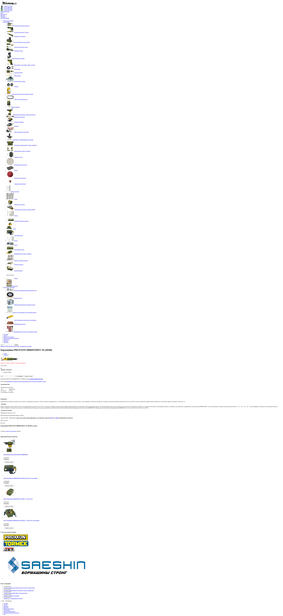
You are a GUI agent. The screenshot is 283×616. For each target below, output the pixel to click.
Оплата (5, 335)
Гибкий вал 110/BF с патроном (11, 595)
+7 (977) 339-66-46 (7, 7)
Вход (2, 13)
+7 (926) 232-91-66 (7, 10)
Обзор (5, 353)
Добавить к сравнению (6, 369)
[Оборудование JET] (9, 551)
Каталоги (6, 341)
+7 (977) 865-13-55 (7, 9)
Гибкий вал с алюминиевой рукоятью (13, 598)
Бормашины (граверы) (12, 381)
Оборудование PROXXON (24, 381)
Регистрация (4, 14)
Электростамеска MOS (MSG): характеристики (15, 593)
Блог (5, 614)
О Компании (7, 610)
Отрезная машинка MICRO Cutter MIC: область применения (19, 590)
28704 (56, 418)
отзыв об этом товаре (10, 431)
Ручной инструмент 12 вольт (39, 381)
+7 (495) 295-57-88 (7, 6)
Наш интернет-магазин (9, 611)
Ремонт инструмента (9, 337)
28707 (51, 418)
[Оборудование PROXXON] (16, 540)
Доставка (6, 334)
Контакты (6, 342)
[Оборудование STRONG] (49, 578)
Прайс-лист (6, 339)
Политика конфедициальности (11, 338)
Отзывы (6, 355)
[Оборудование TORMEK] (16, 546)
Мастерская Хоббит (8, 20)
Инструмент (7, 22)
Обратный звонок (5, 11)
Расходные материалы (9, 287)
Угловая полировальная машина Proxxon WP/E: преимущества (19, 587)
